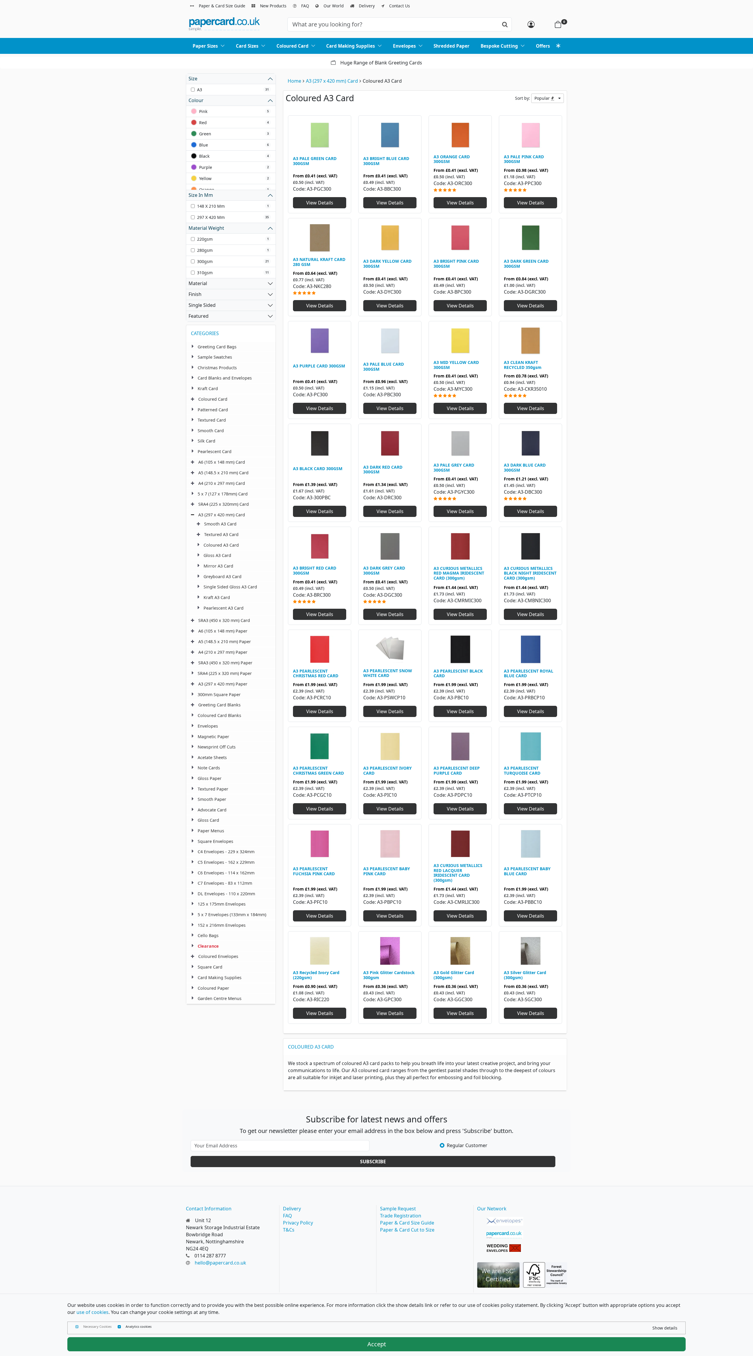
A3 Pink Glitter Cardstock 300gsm (389, 975)
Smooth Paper (212, 799)
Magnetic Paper (213, 736)
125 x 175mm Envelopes (222, 904)
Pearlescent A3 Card (224, 608)
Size (193, 78)
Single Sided (202, 305)
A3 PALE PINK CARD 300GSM (524, 159)
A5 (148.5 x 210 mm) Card (223, 472)
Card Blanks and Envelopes (225, 378)
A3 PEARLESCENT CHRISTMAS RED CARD (315, 673)
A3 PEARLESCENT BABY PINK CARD (386, 871)
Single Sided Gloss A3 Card (230, 587)
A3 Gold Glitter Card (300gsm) (454, 975)
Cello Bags (208, 935)
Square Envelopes (215, 841)
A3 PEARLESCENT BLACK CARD (458, 673)
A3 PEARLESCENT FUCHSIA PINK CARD (314, 871)
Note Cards (209, 768)
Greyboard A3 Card (222, 576)
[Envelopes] (505, 1221)
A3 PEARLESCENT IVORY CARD (387, 770)
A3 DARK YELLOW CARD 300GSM (387, 263)
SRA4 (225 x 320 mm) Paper (225, 673)
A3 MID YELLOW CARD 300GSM (456, 365)
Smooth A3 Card (220, 524)
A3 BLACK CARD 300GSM (317, 468)
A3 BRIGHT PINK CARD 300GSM (456, 263)
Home (294, 81)
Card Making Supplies (219, 977)
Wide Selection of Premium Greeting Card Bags (381, 62)
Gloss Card (208, 820)
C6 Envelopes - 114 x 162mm (226, 873)
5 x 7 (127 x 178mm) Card (223, 494)
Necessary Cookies (97, 1326)
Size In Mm (201, 195)
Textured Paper (213, 789)
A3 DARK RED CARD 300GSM (382, 469)
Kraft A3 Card (217, 597)
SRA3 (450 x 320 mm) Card (224, 620)
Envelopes (208, 726)
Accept (376, 1344)
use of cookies (92, 1312)
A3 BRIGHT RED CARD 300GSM (314, 570)
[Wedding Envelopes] (505, 1248)
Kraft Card (208, 388)
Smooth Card (211, 430)
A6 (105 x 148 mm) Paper (222, 631)
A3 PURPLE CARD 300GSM (319, 366)
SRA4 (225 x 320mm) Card (223, 504)
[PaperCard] (505, 1234)
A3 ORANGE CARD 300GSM (452, 159)
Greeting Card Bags (217, 347)
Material (198, 283)
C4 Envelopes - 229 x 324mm (226, 851)
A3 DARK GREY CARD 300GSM (384, 570)
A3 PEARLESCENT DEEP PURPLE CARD (457, 770)
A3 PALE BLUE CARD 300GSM (383, 366)
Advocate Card (212, 810)
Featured (199, 316)
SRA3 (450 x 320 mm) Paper (225, 662)
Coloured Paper (213, 988)
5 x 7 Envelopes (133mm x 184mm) (232, 914)
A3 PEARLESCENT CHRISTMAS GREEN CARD (318, 770)
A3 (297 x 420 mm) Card (332, 81)
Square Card (210, 967)
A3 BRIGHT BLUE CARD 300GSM (386, 161)
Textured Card (212, 420)
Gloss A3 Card (217, 555)
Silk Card (206, 441)
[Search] (505, 24)
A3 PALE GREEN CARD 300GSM (314, 161)
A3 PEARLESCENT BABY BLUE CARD (527, 871)
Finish (195, 294)
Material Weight (206, 228)
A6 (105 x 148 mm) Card (221, 462)
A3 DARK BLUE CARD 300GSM (525, 467)
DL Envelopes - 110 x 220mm (226, 893)
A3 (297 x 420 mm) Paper (222, 684)
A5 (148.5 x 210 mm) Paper (224, 641)
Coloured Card (212, 399)
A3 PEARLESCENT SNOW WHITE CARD (387, 673)
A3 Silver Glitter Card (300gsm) (525, 975)
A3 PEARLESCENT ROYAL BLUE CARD (528, 673)
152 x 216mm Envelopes (222, 925)
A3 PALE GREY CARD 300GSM (454, 467)
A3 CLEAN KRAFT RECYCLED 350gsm (523, 365)
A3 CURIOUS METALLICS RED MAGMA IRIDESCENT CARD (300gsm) (459, 573)
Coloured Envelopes (218, 956)
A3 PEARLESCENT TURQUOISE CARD (522, 770)
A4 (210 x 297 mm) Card (221, 483)
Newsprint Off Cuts (217, 747)
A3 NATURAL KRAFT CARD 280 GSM (319, 262)
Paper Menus (211, 830)
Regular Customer (467, 1145)
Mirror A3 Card (218, 566)
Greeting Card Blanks (219, 705)
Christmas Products (217, 367)
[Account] (530, 24)
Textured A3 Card (221, 534)
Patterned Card (213, 409)
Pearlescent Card (214, 451)
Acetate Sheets (212, 757)
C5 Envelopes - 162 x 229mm (226, 862)
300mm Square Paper (219, 694)
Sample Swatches (215, 357)
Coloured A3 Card (221, 545)
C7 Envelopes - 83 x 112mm (225, 883)
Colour (196, 100)
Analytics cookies (138, 1326)
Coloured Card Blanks (219, 715)
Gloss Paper (209, 778)
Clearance (208, 946)
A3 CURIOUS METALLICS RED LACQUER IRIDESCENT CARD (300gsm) (458, 873)
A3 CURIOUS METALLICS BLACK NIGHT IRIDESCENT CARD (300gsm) (530, 573)
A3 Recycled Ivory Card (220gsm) (316, 975)
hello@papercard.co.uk (220, 1263)
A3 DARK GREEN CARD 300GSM (526, 263)
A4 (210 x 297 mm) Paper (222, 652)
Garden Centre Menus (219, 998)
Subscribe (373, 1161)
